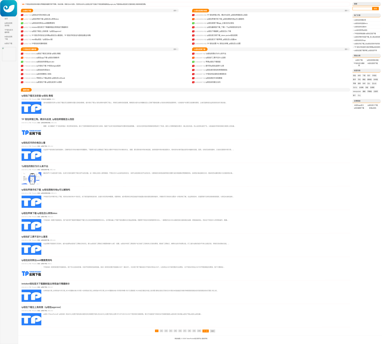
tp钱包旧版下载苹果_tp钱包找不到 (365, 50)
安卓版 (376, 79)
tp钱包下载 (8, 43)
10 (199, 331)
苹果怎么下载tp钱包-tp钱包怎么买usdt (43, 78)
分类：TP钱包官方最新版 (44, 99)
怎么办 (374, 83)
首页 (6, 19)
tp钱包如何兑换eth (360, 27)
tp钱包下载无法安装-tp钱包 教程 (41, 54)
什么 (359, 95)
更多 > (175, 10)
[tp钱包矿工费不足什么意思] (31, 249)
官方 (368, 75)
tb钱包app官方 (359, 105)
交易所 (376, 91)
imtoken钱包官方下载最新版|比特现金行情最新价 (45, 27)
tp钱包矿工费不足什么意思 (209, 58)
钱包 (354, 75)
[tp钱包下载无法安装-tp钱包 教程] (31, 108)
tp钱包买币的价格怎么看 (36, 15)
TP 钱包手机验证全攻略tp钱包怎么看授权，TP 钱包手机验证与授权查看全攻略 (56, 35)
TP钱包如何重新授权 (34, 44)
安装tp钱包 (372, 108)
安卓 (364, 83)
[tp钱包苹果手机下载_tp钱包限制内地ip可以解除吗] (31, 202)
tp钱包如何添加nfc (36, 70)
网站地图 (177, 338)
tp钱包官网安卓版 (8, 24)
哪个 (354, 95)
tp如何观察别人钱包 (36, 74)
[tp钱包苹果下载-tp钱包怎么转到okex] (31, 225)
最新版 (369, 79)
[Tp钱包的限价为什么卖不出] (31, 178)
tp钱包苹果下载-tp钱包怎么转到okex (40, 19)
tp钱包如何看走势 (360, 20)
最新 (364, 91)
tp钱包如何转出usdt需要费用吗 (38, 23)
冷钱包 (374, 75)
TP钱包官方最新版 (9, 31)
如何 (359, 75)
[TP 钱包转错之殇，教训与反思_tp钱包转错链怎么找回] (31, 132)
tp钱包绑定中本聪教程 (207, 78)
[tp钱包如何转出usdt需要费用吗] (31, 273)
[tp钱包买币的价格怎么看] (31, 155)
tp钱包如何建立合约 (207, 82)
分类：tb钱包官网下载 (43, 169)
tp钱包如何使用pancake (38, 62)
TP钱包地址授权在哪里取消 (209, 74)
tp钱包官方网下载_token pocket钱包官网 (215, 35)
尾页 (212, 331)
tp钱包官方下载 (373, 105)
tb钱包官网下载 (8, 38)
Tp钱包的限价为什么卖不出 (209, 54)
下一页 (205, 331)
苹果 (354, 83)
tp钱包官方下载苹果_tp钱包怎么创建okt (215, 39)
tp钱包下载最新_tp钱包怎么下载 (212, 31)
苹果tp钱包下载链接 (207, 62)
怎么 (368, 83)
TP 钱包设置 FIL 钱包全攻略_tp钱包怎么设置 (217, 44)
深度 (366, 87)
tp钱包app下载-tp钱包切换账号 (40, 58)
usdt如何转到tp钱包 (360, 30)
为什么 (355, 87)
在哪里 (372, 87)
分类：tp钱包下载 (42, 146)
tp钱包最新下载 (359, 108)
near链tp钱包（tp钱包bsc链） (38, 39)
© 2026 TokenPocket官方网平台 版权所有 (194, 338)
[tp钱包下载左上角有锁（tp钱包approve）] (31, 319)
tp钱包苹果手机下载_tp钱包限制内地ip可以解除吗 (218, 19)
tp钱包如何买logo (360, 40)
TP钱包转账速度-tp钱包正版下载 (365, 33)
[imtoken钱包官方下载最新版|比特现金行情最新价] (31, 296)
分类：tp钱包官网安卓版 (43, 122)
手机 (359, 79)
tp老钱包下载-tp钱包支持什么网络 (42, 82)
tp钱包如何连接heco (361, 23)
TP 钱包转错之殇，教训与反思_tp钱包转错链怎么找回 (220, 15)
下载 (364, 75)
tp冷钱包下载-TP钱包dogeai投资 (41, 66)
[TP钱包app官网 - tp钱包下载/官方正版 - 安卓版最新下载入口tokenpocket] (9, 8)
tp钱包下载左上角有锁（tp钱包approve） (42, 31)
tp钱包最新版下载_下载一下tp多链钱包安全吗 (217, 27)
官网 (359, 83)
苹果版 (369, 91)
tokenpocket (357, 91)
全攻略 (361, 87)
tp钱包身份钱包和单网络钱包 (210, 70)
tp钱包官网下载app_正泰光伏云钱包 (213, 23)
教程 (364, 79)
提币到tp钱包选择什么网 (208, 66)
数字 (354, 79)
